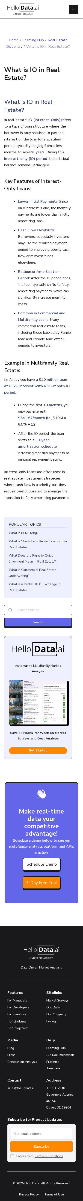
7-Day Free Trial (41, 882)
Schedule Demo (42, 864)
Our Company (56, 1014)
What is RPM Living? (23, 533)
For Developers (18, 1007)
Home (14, 40)
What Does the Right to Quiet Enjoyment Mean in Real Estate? (32, 558)
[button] (73, 9)
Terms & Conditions (49, 1156)
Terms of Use (54, 1194)
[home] (21, 9)
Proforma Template (53, 1065)
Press (11, 1055)
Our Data (53, 1007)
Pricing (51, 1021)
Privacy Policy (29, 1194)
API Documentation (60, 1055)
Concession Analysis (22, 1062)
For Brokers (16, 1021)
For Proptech (17, 1028)
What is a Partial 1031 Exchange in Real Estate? (34, 587)
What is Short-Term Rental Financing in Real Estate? (38, 544)
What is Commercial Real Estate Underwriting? (32, 573)
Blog (10, 1048)
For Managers (17, 1000)
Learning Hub (33, 40)
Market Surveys (57, 1000)
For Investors (16, 1014)
